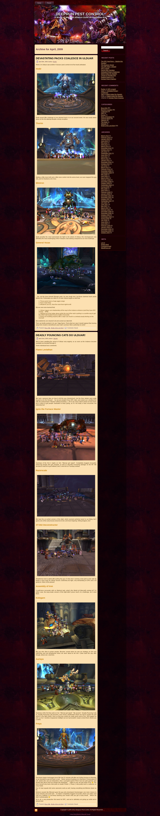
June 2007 (104, 204)
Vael (102, 94)
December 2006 (106, 211)
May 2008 (104, 188)
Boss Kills (47, 328)
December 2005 (106, 229)
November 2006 (106, 213)
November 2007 (106, 197)
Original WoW (105, 118)
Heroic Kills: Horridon (108, 70)
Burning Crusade (106, 110)
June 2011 (104, 155)
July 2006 (104, 220)
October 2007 (105, 199)
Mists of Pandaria (106, 117)
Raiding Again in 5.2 (107, 77)
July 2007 (104, 203)
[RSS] (36, 810)
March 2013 (105, 146)
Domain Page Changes (108, 79)
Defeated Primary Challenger (110, 72)
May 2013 (104, 143)
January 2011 (105, 160)
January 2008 (105, 194)
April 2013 (104, 144)
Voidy (103, 91)
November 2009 (106, 171)
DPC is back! (105, 68)
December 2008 (106, 181)
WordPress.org (106, 248)
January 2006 (105, 227)
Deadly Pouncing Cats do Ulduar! (60, 335)
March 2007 (105, 208)
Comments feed (106, 246)
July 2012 (104, 151)
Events (103, 115)
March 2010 (105, 167)
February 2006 (105, 225)
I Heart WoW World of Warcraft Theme (80, 814)
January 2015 (105, 139)
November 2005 (106, 231)
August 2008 (105, 187)
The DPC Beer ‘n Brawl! (108, 67)
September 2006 (106, 217)
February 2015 (105, 137)
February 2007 (105, 210)
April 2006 (104, 224)
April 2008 (104, 190)
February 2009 (105, 180)
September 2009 (106, 173)
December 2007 (106, 196)
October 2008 (105, 183)
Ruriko (55, 61)
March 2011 (105, 159)
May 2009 (104, 174)
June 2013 (104, 141)
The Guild (104, 122)
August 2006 (105, 218)
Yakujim (55, 338)
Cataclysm (104, 111)
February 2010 (105, 169)
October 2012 (105, 150)
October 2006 (105, 215)
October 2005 (105, 233)
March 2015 (105, 136)
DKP (102, 113)
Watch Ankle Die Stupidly (109, 74)
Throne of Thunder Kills (108, 75)
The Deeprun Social (107, 65)
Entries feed (105, 244)
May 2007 (104, 206)
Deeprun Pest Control (80, 14)
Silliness (103, 120)
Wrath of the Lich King (57, 328)
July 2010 (104, 166)
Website (103, 124)
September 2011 (106, 153)
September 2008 (106, 185)
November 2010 (106, 162)
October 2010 (105, 164)
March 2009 (105, 178)
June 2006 (104, 222)
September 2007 (106, 201)
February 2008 (105, 192)
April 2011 (104, 157)
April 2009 (104, 176)
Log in (103, 243)
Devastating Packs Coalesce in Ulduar (64, 58)
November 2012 (106, 148)
